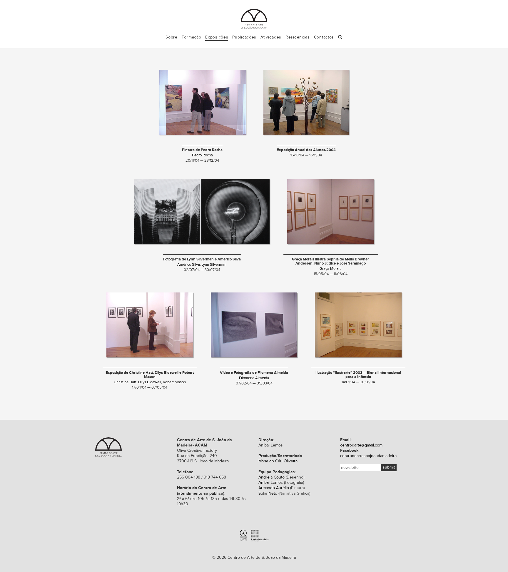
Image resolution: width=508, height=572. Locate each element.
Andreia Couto (271, 477)
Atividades (270, 37)
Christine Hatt (125, 382)
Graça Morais (330, 269)
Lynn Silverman (214, 264)
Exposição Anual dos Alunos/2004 (306, 150)
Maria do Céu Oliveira (278, 461)
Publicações (244, 37)
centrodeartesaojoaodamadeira (368, 456)
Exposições (216, 37)
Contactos (324, 37)
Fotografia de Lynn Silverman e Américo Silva (202, 259)
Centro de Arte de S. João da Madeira (254, 19)
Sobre (172, 37)
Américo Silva (188, 264)
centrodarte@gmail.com (361, 445)
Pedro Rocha (202, 155)
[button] (340, 37)
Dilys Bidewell (149, 382)
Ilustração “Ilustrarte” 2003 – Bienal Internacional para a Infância (358, 375)
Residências (297, 37)
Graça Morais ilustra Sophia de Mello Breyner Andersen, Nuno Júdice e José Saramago (330, 261)
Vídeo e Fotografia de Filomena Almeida (254, 373)
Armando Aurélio (273, 488)
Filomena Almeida (254, 378)
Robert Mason (174, 382)
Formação (191, 37)
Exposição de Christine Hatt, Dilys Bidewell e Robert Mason (150, 375)
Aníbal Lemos (270, 482)
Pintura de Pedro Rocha (202, 150)
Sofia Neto (267, 493)
